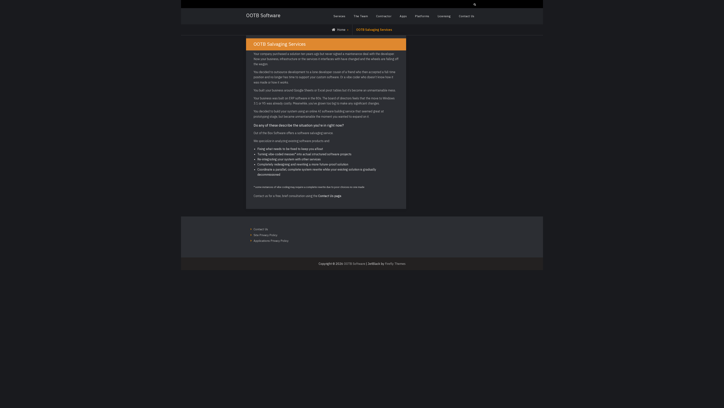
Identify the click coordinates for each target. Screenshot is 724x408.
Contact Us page (329, 196)
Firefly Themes (395, 264)
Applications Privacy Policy (271, 241)
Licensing (444, 16)
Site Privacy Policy (265, 235)
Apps (403, 16)
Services (339, 16)
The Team (361, 16)
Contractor (383, 16)
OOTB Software (263, 15)
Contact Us (466, 16)
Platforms (422, 16)
